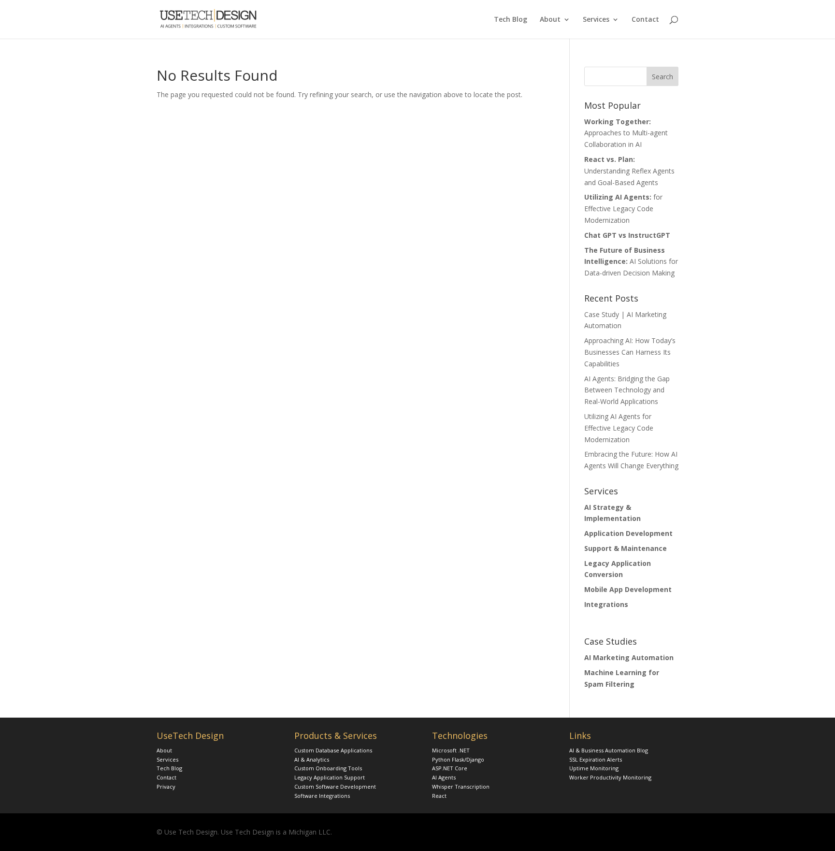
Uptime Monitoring (594, 768)
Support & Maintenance (625, 548)
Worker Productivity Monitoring (610, 777)
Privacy (166, 786)
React (439, 795)
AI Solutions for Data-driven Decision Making (631, 261)
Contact (645, 20)
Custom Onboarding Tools (328, 768)
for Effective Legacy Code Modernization (623, 208)
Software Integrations (322, 795)
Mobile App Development (628, 589)
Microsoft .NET (451, 750)
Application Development (628, 533)
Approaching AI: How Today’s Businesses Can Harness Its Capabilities (630, 352)
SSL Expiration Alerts (595, 759)
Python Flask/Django (458, 759)
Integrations (606, 604)
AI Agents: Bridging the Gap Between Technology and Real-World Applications (627, 390)
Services (596, 20)
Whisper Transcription (460, 786)
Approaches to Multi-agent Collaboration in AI (626, 133)
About (550, 20)
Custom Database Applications (333, 750)
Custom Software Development (335, 786)
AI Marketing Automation (629, 657)
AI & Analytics (311, 759)
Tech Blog (510, 20)
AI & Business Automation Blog (608, 750)
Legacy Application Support (329, 777)
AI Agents (444, 777)
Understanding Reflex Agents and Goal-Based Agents (629, 171)
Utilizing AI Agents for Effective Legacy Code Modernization (618, 428)
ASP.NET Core (449, 768)
